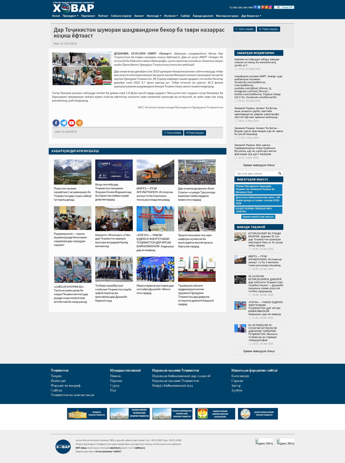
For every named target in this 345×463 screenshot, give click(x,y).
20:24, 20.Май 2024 (247, 69)
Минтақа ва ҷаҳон (227, 16)
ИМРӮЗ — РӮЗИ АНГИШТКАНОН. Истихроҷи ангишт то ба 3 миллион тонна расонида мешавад (265, 260)
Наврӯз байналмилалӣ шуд (172, 386)
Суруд (114, 386)
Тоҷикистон (59, 370)
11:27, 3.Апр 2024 (246, 157)
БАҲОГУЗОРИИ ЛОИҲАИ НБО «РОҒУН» (254, 210)
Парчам (116, 381)
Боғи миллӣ (240, 376)
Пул (113, 390)
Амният (139, 16)
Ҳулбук (236, 390)
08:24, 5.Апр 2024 (246, 120)
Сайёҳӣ (185, 16)
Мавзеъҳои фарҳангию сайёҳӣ (254, 370)
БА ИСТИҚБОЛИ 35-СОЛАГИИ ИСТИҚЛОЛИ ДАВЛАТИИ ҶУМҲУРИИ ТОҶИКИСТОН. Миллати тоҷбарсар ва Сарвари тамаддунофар (263, 332)
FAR (251, 7)
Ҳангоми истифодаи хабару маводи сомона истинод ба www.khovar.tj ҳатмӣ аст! (256, 62)
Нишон (115, 376)
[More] (79, 122)
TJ (230, 7)
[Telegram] (63, 122)
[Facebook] (56, 122)
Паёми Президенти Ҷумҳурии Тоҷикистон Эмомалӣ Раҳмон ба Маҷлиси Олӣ (255, 189)
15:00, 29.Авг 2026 (260, 295)
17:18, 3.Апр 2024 (246, 137)
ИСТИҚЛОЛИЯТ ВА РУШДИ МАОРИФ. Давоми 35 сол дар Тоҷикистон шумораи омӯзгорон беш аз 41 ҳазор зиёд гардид (265, 239)
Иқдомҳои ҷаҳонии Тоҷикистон (175, 370)
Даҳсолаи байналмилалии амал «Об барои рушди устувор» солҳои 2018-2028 (258, 200)
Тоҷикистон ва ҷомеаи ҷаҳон (72, 395)
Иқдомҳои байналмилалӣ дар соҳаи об (181, 376)
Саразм (237, 381)
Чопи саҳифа (245, 29)
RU (235, 7)
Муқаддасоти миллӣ (125, 370)
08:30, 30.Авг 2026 (260, 269)
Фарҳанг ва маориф (66, 386)
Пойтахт (103, 16)
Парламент (88, 16)
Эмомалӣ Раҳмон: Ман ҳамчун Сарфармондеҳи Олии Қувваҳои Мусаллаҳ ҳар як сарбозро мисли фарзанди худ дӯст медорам (255, 149)
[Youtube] (71, 122)
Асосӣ (56, 16)
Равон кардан (268, 29)
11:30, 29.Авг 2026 (260, 317)
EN (240, 7)
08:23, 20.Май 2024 (247, 100)
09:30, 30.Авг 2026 (260, 249)
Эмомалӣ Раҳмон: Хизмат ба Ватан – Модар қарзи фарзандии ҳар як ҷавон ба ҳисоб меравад (258, 131)
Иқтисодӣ (58, 381)
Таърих (56, 376)
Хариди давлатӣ (203, 16)
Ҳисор (236, 386)
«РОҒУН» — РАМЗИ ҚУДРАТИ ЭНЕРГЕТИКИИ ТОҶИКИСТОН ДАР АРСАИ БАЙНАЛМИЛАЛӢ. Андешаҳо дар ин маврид (265, 308)
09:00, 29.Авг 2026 (260, 343)
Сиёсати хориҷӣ (121, 16)
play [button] (278, 7)
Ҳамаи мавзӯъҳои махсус (258, 216)
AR (245, 7)
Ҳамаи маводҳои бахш (259, 165)
